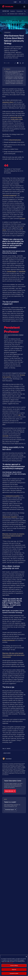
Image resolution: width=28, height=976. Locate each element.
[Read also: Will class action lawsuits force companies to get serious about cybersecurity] (13, 655)
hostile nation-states (17, 119)
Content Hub (5, 11)
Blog (5, 13)
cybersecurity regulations (9, 517)
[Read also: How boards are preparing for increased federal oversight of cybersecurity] (13, 535)
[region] (14, 965)
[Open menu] (24, 6)
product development (8, 640)
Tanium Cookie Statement (7, 962)
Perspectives (20, 11)
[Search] (25, 2)
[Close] (26, 956)
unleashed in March (7, 102)
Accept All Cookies (14, 973)
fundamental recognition (12, 496)
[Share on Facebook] (23, 63)
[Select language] (20, 2)
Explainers (12, 11)
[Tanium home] (7, 6)
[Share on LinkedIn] (18, 63)
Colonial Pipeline (11, 271)
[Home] (2, 13)
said (19, 415)
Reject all (14, 969)
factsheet (22, 218)
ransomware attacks (16, 117)
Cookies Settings (14, 965)
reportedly (5, 436)
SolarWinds (22, 271)
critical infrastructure (15, 140)
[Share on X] (20, 63)
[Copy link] (15, 63)
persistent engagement (10, 195)
